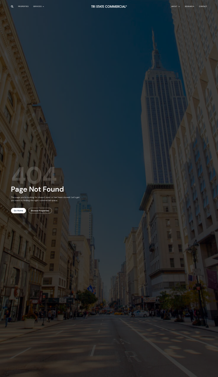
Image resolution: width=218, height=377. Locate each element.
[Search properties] (12, 6)
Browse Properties (40, 210)
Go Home (18, 210)
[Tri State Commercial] (109, 6)
